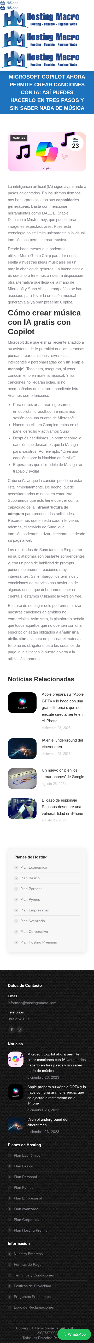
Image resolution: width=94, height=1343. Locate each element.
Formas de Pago (28, 1264)
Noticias (19, 138)
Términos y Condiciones (34, 1275)
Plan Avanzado (32, 921)
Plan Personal (31, 889)
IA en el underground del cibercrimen (62, 743)
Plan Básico (30, 878)
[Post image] (22, 702)
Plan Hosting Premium (38, 942)
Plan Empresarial (34, 910)
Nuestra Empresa (28, 1254)
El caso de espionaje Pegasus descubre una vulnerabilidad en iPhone (62, 807)
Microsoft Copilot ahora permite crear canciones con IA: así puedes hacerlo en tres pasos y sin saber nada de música (56, 1062)
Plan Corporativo (34, 931)
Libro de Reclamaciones (34, 1307)
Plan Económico (33, 867)
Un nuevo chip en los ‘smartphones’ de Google (63, 773)
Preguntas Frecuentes (32, 1296)
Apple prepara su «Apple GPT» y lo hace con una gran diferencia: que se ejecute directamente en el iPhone (63, 707)
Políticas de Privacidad (32, 1286)
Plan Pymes (30, 899)
